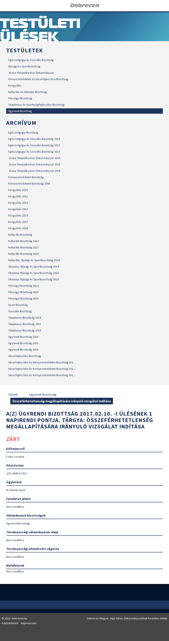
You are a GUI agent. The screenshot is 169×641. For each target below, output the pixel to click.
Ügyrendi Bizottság (20, 111)
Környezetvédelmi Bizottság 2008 (29, 183)
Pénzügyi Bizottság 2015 (23, 292)
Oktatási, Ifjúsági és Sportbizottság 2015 (33, 273)
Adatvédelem (10, 623)
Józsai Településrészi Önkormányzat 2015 (34, 164)
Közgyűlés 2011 (18, 196)
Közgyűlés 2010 (18, 190)
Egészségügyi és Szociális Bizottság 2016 (34, 151)
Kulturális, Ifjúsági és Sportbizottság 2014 (34, 260)
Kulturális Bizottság (20, 234)
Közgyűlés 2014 (18, 215)
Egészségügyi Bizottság (23, 132)
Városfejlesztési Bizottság (24, 356)
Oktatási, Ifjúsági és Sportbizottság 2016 (33, 279)
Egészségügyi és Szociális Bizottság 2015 (34, 145)
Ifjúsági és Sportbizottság (24, 66)
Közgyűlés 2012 (18, 203)
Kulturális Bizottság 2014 (23, 241)
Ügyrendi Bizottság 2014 (23, 337)
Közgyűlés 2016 (18, 228)
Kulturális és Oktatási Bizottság (27, 92)
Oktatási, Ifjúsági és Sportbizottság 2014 (33, 266)
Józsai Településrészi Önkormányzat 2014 (34, 158)
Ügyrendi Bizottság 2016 (23, 349)
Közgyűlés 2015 (18, 222)
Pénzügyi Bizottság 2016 (23, 298)
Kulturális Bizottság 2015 (23, 247)
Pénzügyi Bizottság (20, 98)
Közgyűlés (14, 85)
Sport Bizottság (18, 305)
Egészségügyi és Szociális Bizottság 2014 (34, 139)
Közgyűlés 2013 (18, 209)
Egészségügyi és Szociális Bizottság (31, 60)
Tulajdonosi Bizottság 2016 (24, 330)
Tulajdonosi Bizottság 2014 (24, 317)
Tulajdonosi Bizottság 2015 (24, 324)
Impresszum (28, 623)
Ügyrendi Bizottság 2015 (23, 343)
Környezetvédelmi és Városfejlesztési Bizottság (38, 79)
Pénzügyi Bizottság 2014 (23, 286)
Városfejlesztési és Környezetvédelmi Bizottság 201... (41, 362)
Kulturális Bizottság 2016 (23, 254)
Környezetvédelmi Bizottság (26, 177)
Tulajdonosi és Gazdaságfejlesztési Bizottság (36, 104)
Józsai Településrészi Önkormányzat (31, 73)
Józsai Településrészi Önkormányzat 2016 (34, 171)
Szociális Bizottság (20, 311)
